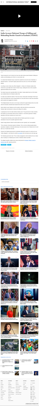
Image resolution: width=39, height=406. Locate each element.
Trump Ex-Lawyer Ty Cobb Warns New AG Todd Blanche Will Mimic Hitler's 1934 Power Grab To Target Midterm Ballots (28, 319)
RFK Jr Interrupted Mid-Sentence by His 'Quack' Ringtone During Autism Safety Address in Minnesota (28, 235)
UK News (2, 384)
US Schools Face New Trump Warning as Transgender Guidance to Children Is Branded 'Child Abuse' (29, 218)
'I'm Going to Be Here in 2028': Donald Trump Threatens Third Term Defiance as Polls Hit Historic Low (9, 302)
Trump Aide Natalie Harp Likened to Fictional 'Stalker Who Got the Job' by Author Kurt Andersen (9, 235)
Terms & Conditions (19, 386)
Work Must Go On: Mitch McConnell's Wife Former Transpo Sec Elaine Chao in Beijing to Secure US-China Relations (9, 336)
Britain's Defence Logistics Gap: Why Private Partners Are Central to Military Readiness (8, 372)
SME (1, 389)
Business (2, 387)
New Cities (9, 397)
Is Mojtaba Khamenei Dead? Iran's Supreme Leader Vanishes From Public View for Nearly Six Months (9, 252)
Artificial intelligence (11, 392)
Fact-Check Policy (18, 394)
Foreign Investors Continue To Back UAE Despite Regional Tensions (27, 360)
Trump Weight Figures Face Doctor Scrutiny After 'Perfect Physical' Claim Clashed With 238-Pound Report (28, 202)
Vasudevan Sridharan (9, 39)
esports (9, 395)
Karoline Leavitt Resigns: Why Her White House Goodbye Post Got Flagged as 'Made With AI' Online (28, 302)
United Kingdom (25, 387)
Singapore (24, 386)
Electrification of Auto (11, 387)
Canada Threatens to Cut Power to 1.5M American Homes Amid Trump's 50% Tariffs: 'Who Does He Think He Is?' (28, 252)
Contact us (17, 384)
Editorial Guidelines (18, 392)
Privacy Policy (18, 387)
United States (25, 389)
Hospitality (9, 384)
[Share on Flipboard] (31, 41)
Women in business (11, 394)
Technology (2, 392)
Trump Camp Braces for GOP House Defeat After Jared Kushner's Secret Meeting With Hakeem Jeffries (9, 269)
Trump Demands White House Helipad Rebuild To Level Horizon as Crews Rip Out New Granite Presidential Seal (29, 336)
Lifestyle (2, 395)
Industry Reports (10, 400)
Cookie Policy (18, 389)
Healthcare (9, 386)
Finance (9, 389)
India (24, 384)
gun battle (20, 133)
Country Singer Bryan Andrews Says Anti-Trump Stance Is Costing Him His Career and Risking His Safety (9, 286)
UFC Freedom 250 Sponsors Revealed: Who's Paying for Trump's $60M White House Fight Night (9, 353)
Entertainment (3, 394)
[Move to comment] (37, 41)
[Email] (35, 41)
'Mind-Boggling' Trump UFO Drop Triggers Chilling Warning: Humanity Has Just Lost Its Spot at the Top (28, 286)
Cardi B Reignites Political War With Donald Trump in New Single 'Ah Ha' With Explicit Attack (28, 353)
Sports (2, 397)
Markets (2, 386)
